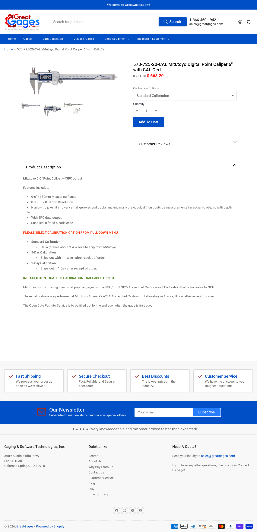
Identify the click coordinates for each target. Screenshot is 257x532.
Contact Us (96, 472)
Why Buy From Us (100, 467)
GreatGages (24, 526)
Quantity (138, 104)
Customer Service (101, 478)
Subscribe (206, 412)
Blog (91, 483)
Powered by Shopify (50, 526)
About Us (95, 461)
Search (175, 22)
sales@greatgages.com (206, 24)
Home (8, 49)
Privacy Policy (98, 494)
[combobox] (118, 22)
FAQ (91, 489)
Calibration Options (146, 88)
